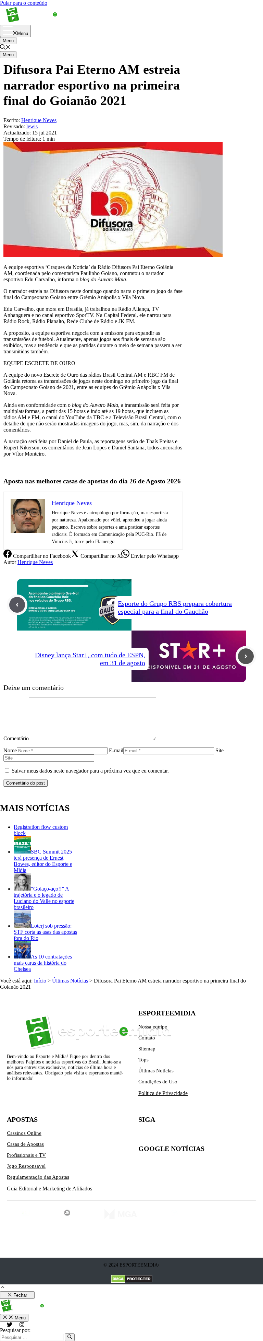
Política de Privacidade (163, 1093)
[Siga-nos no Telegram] (201, 1135)
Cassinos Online (24, 1133)
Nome (10, 750)
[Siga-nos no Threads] (186, 1135)
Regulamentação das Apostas (38, 1177)
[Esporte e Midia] (41, 21)
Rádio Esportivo (21, 465)
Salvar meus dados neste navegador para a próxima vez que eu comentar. (90, 771)
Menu (8, 40)
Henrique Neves (35, 562)
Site (219, 750)
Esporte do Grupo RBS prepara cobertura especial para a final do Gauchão (175, 607)
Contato (146, 1037)
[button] (5, 48)
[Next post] (246, 656)
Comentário (16, 738)
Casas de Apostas (25, 1144)
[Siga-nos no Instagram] (158, 1135)
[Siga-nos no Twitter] (143, 1135)
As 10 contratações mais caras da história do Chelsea (43, 963)
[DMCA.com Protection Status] (131, 1279)
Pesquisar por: (15, 1330)
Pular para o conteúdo (23, 3)
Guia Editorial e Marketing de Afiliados (49, 1188)
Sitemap (146, 1048)
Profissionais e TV (26, 1155)
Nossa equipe (152, 1027)
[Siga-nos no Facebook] (172, 1135)
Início (40, 981)
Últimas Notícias (70, 981)
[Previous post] (17, 605)
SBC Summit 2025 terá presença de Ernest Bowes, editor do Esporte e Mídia (43, 861)
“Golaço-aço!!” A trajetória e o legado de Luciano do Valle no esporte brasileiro (44, 898)
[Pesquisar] (70, 1337)
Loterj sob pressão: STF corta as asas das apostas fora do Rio (45, 932)
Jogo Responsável (26, 1166)
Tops (143, 1059)
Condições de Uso (157, 1081)
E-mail (116, 750)
